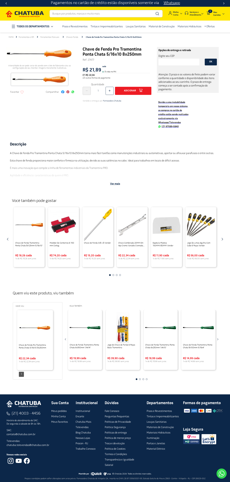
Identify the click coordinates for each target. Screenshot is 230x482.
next (222, 239)
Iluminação (153, 438)
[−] (87, 91)
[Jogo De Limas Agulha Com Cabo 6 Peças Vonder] (201, 225)
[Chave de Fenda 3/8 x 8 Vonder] (98, 225)
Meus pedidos (59, 411)
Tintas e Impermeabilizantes (163, 416)
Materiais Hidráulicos (158, 432)
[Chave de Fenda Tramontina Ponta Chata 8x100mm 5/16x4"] (198, 328)
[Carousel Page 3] (117, 275)
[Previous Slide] (6, 3)
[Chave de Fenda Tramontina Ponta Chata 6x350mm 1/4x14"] (85, 328)
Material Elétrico (156, 449)
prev (8, 239)
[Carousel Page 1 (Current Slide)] (110, 275)
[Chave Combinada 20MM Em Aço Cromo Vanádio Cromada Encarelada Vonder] (132, 225)
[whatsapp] (72, 92)
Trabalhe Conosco (85, 449)
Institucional (83, 411)
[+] (110, 91)
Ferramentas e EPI (26, 37)
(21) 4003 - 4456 (26, 414)
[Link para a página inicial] (11, 37)
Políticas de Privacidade (118, 422)
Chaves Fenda (72, 37)
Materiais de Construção (160, 427)
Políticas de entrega (116, 432)
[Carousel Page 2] (113, 275)
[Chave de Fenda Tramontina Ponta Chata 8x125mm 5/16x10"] (29, 225)
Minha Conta (58, 416)
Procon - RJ (82, 443)
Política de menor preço (118, 438)
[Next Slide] (223, 3)
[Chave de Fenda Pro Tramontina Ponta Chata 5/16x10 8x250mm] (35, 328)
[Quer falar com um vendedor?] (222, 474)
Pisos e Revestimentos (159, 411)
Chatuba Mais (83, 422)
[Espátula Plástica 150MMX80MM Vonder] (166, 225)
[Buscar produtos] (157, 13)
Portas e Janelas (156, 443)
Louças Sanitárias (157, 422)
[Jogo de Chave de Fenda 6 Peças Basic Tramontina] (122, 328)
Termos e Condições (116, 454)
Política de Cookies (115, 449)
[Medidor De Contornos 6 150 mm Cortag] (63, 225)
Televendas (82, 427)
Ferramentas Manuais (49, 37)
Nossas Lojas (83, 438)
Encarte (80, 416)
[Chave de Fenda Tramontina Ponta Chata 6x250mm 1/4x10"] (160, 328)
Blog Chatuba (83, 432)
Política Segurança (115, 427)
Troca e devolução (115, 443)
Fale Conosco (112, 411)
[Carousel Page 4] (120, 275)
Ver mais (115, 184)
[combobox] (106, 13)
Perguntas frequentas (117, 416)
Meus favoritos (59, 422)
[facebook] (62, 92)
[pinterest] (67, 92)
